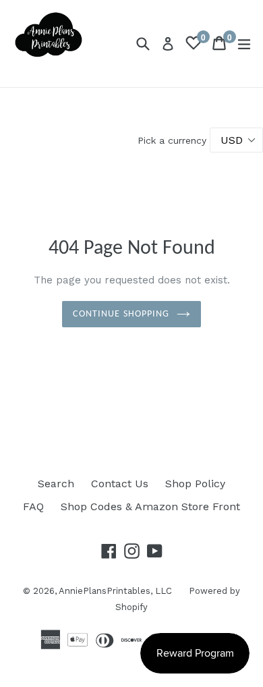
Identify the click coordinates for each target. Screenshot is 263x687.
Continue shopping (121, 314)
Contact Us (119, 483)
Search (56, 483)
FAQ (33, 506)
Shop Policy (195, 483)
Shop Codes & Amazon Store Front (150, 506)
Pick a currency (174, 140)
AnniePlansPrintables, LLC (115, 591)
